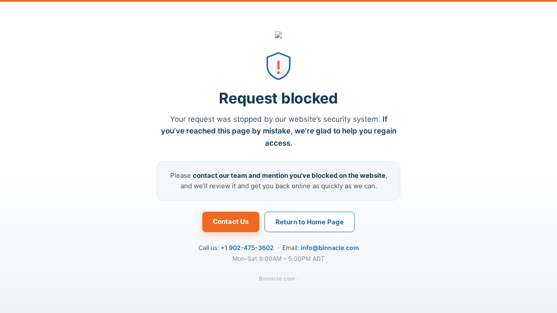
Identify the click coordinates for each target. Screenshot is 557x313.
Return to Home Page (309, 222)
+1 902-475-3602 (247, 247)
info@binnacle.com (330, 247)
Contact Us (231, 221)
